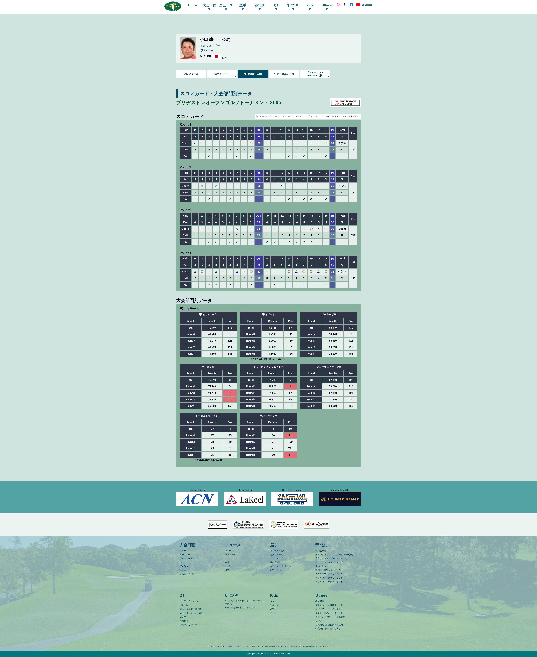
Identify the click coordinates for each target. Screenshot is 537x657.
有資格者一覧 (276, 554)
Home (192, 5)
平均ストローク (322, 566)
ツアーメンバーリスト (280, 566)
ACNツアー (185, 554)
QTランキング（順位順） (191, 609)
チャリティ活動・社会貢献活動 (330, 617)
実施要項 (184, 620)
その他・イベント (188, 574)
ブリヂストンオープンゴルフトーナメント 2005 (228, 102)
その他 (228, 566)
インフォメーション (189, 601)
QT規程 (183, 617)
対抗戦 (273, 609)
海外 (227, 562)
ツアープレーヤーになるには (329, 609)
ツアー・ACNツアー (189, 558)
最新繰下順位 (276, 562)
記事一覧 (184, 605)
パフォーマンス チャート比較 (315, 74)
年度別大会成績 (253, 73)
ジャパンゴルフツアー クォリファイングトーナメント (245, 602)
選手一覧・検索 (277, 550)
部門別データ (221, 73)
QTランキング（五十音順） (192, 613)
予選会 (183, 570)
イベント (274, 613)
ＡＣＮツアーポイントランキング (331, 574)
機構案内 (319, 601)
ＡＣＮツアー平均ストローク (329, 582)
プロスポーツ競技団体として (329, 605)
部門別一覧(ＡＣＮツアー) (327, 570)
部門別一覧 (320, 550)
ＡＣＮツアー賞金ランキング (329, 578)
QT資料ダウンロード (189, 624)
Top (272, 601)
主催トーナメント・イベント (329, 613)
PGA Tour (184, 566)
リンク (318, 620)
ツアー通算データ (284, 73)
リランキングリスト (279, 558)
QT (181, 562)
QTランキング (276, 570)
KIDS (227, 570)
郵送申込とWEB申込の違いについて (241, 607)
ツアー (183, 550)
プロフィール (191, 73)
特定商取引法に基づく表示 (328, 628)
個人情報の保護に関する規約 (329, 624)
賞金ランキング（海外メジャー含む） (333, 558)
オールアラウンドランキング (329, 562)
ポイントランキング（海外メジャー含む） (335, 554)
